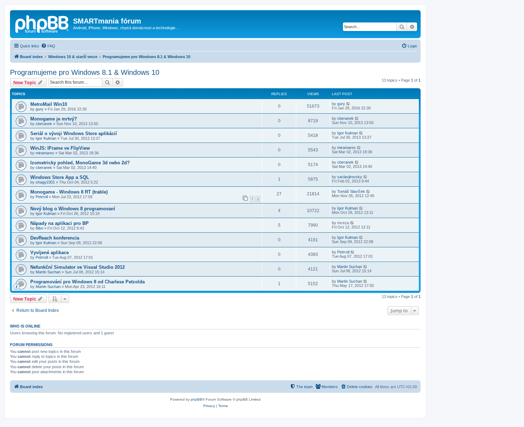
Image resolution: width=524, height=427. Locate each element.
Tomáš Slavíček (351, 191)
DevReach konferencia (54, 238)
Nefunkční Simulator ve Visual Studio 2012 (77, 267)
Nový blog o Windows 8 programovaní (72, 208)
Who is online (25, 326)
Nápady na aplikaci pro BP (59, 223)
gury (39, 109)
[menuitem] (48, 46)
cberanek (44, 124)
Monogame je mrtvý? (53, 119)
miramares (45, 153)
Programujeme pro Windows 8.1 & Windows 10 (84, 72)
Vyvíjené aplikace (49, 252)
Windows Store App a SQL (59, 177)
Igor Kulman (46, 138)
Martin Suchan (48, 272)
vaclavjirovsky (349, 177)
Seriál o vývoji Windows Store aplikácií (73, 133)
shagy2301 (45, 182)
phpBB (196, 399)
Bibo (39, 228)
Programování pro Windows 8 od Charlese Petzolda (87, 281)
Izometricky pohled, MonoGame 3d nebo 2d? (80, 162)
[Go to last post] (348, 104)
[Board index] (42, 23)
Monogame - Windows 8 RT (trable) (69, 192)
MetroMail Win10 (48, 104)
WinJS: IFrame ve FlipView (60, 148)
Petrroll (42, 197)
